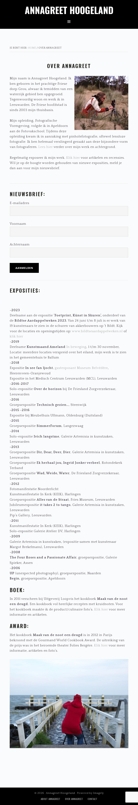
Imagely (98, 793)
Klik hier (73, 158)
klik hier (16, 336)
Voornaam (18, 224)
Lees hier (45, 147)
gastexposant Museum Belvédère (81, 368)
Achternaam (20, 244)
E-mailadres (19, 203)
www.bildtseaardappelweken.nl (97, 331)
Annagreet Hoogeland (69, 10)
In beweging (76, 347)
